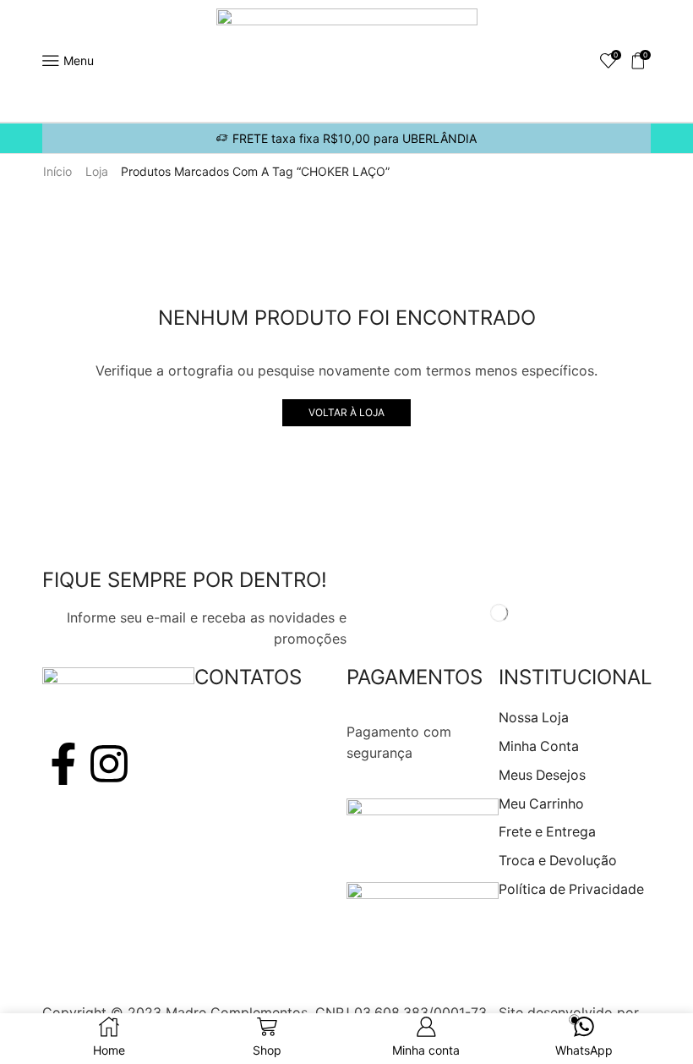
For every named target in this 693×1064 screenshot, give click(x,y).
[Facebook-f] (63, 764)
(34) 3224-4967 (246, 731)
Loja (96, 171)
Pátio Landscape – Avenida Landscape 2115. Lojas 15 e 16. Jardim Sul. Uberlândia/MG (256, 948)
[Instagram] (109, 764)
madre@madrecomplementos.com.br (312, 774)
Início (57, 171)
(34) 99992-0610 (249, 752)
